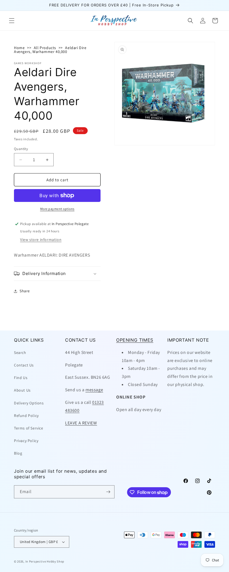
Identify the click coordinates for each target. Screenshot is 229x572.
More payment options (57, 209)
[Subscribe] (108, 491)
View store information (40, 239)
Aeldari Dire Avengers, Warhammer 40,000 (50, 49)
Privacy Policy (26, 440)
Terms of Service (28, 428)
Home (19, 47)
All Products (45, 47)
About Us (22, 390)
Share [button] (25, 290)
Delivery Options (29, 403)
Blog (18, 453)
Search (20, 352)
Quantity (21, 148)
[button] (12, 21)
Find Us (20, 377)
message (94, 390)
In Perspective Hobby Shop (45, 561)
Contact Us (24, 365)
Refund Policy (26, 415)
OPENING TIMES (134, 340)
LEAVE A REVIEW (81, 423)
